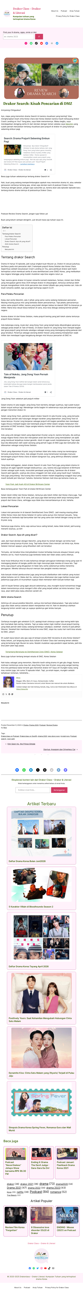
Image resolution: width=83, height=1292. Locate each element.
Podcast (42, 725)
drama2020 (64, 1184)
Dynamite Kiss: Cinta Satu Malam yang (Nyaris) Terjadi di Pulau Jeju (41, 1074)
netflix (23, 1192)
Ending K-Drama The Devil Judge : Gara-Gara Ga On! (40, 1165)
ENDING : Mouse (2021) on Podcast (66, 1229)
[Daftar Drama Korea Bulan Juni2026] (41, 832)
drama (47, 1184)
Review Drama (51, 725)
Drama (25, 725)
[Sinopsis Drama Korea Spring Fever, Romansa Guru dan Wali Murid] (41, 1102)
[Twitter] (6, 694)
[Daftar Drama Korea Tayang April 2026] (41, 937)
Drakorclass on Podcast (10, 736)
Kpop (11, 1192)
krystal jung (65, 736)
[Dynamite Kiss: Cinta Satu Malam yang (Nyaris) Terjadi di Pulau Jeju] (41, 1048)
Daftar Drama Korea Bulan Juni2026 (27, 861)
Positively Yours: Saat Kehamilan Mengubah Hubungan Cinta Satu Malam (40, 1019)
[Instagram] (3, 694)
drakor (13, 1184)
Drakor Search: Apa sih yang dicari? (17, 241)
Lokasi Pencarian (11, 239)
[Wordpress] (9, 694)
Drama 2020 (34, 725)
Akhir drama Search (12, 244)
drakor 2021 (29, 1184)
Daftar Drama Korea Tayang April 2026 (29, 966)
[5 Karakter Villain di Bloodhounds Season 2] (41, 885)
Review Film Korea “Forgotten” (14, 1229)
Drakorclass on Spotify (28, 736)
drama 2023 (56, 1187)
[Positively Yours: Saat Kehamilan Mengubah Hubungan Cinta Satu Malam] (41, 993)
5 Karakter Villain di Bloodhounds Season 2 (31, 906)
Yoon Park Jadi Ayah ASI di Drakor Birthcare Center (27, 484)
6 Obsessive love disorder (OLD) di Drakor (40, 1230)
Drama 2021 (17, 1187)
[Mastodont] (12, 694)
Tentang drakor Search (11, 234)
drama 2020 (42, 736)
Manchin (69, 124)
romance (58, 1191)
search (3, 739)
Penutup (5, 247)
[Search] (39, 36)
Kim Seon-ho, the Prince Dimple (21, 744)
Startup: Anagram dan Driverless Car (59, 749)
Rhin (5, 728)
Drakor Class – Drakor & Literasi (41, 1243)
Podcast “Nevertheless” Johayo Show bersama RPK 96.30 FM (15, 1168)
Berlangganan (59, 790)
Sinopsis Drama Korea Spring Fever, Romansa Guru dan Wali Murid (40, 1129)
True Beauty (14, 1195)
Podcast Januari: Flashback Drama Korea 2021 (66, 1165)
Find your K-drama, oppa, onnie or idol (19, 32)
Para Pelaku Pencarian (13, 236)
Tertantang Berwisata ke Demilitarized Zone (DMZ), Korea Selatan (34, 652)
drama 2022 (36, 1187)
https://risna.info (22, 689)
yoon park (11, 739)
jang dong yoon (54, 736)
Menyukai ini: (9, 249)
